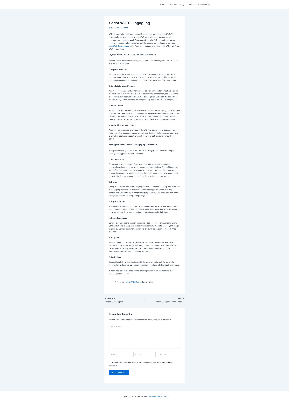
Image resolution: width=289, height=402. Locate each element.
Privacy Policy (204, 4)
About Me (172, 4)
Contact (191, 4)
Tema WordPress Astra (158, 396)
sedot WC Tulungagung (119, 46)
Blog (182, 4)
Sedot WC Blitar (133, 282)
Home (162, 4)
